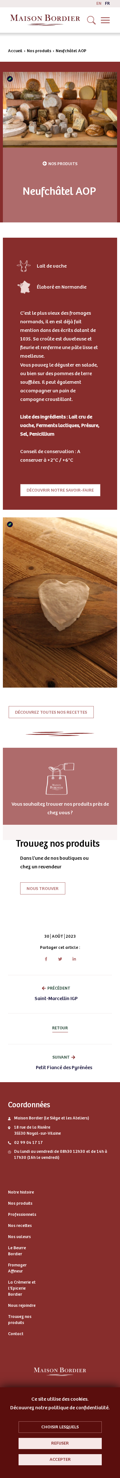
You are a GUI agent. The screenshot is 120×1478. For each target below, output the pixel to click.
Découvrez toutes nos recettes (51, 712)
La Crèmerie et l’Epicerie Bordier (22, 1288)
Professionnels (22, 1214)
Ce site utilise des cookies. (60, 1399)
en (98, 3)
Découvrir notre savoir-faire (60, 490)
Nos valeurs (19, 1236)
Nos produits (39, 50)
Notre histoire (21, 1192)
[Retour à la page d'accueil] (45, 20)
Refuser (60, 1443)
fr (107, 3)
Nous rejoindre (22, 1305)
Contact (15, 1333)
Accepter (60, 1459)
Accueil (15, 50)
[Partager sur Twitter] (60, 959)
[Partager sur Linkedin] (74, 959)
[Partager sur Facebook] (46, 959)
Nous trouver (43, 888)
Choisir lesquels (60, 1427)
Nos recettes (20, 1225)
